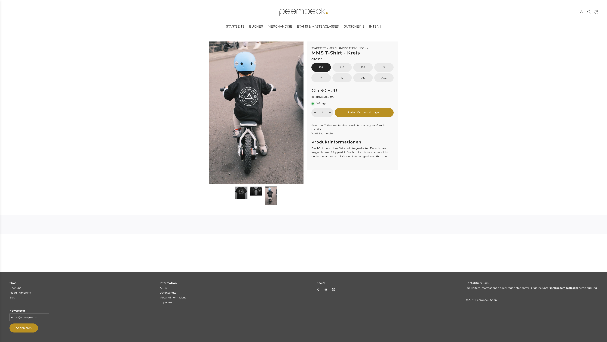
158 (363, 67)
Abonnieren (24, 327)
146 (342, 67)
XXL (383, 77)
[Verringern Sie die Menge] (314, 112)
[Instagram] (325, 289)
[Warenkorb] (595, 11)
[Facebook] (318, 289)
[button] (216, 112)
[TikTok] (333, 289)
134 (321, 67)
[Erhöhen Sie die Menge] (329, 112)
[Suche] (589, 11)
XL (363, 77)
